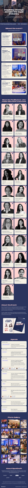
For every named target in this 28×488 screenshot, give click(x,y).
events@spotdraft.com (21, 481)
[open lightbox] (19, 39)
